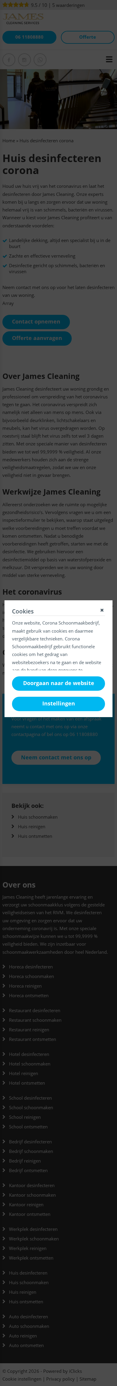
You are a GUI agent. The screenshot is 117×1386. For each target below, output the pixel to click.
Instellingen (58, 703)
